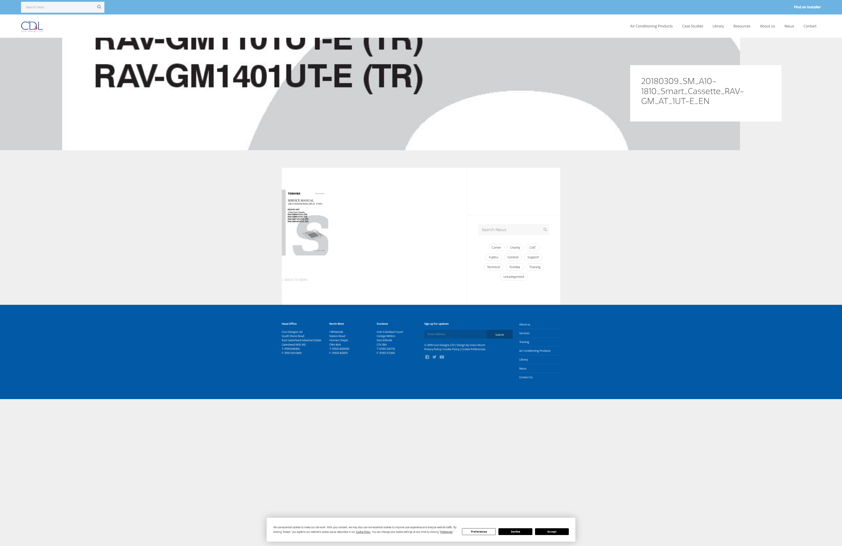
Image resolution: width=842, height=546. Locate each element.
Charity (515, 248)
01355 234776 (387, 348)
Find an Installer (807, 7)
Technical (493, 267)
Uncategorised (513, 277)
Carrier (496, 248)
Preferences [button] (446, 532)
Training (535, 267)
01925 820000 (340, 348)
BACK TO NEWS (296, 280)
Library (718, 26)
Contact (810, 26)
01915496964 (292, 348)
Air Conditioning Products (651, 26)
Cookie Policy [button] (363, 532)
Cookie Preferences (473, 349)
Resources (742, 26)
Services (524, 333)
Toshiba (514, 267)
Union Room (477, 345)
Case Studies (692, 26)
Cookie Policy (451, 349)
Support (533, 257)
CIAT (532, 248)
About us (767, 26)
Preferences (479, 531)
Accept (552, 531)
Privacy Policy (432, 349)
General (512, 257)
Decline (515, 531)
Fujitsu (493, 257)
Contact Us (526, 377)
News (789, 26)
